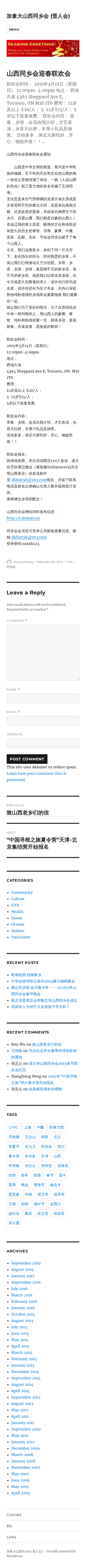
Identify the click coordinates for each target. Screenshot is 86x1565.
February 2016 (24, 1301)
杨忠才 (55, 1185)
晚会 (24, 1185)
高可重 (13, 1223)
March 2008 (22, 1454)
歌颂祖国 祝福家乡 (26, 974)
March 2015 (21, 1352)
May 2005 (20, 1486)
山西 (57, 1156)
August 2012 (22, 1403)
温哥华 (59, 1194)
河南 (28, 1194)
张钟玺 (46, 1165)
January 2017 (22, 1276)
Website (14, 734)
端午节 (39, 1204)
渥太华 (42, 1194)
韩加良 (59, 1213)
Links (11, 1537)
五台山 (30, 1137)
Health (17, 911)
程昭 (24, 1204)
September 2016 (26, 1282)
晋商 (12, 1185)
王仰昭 (16, 1050)
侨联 (44, 1137)
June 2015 (20, 1333)
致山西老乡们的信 (46, 1044)
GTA (70, 562)
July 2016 (19, 1288)
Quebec (18, 930)
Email (13, 712)
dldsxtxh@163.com (29, 479)
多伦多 (30, 1156)
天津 (44, 1156)
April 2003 (20, 1493)
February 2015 (24, 1359)
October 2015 (23, 1314)
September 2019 (26, 1263)
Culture (18, 899)
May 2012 (19, 1410)
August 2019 (22, 1269)
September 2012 (26, 1397)
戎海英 (62, 1165)
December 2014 (25, 1371)
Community (22, 892)
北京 (57, 1137)
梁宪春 (13, 1194)
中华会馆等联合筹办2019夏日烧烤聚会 (43, 981)
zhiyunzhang (23, 562)
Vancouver (21, 937)
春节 (50, 1175)
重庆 (28, 1213)
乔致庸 (13, 1137)
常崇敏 (13, 1165)
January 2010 (23, 1442)
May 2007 (20, 1474)
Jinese (16, 918)
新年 (24, 1175)
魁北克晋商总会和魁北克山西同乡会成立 (44, 1000)
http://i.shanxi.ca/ (23, 518)
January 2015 (23, 1365)
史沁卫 (30, 1146)
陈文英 (42, 1213)
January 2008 (23, 1461)
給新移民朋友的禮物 (45, 1089)
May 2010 (19, 1435)
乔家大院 (56, 1127)
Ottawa (17, 924)
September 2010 (26, 1429)
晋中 (62, 1175)
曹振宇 (39, 1185)
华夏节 (13, 1146)
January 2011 (22, 1422)
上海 (27, 1127)
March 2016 (22, 1295)
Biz (9, 1526)
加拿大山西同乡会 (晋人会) (38, 16)
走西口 (55, 1204)
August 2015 (22, 1320)
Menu (14, 29)
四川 (61, 1146)
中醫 (40, 1127)
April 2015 (20, 1346)
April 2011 (20, 1416)
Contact (14, 1515)
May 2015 (19, 1339)
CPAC (13, 1127)
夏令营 (13, 1156)
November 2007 (25, 1467)
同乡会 (11, 566)
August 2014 (22, 1384)
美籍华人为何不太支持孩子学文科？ (40, 1006)
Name (13, 690)
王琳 (12, 1204)
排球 (12, 1175)
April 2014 (20, 1391)
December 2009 (25, 1448)
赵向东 (13, 1213)
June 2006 (20, 1480)
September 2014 (26, 1378)
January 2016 (23, 1308)
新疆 (37, 1175)
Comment (17, 621)
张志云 (30, 1165)
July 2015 (19, 1327)
